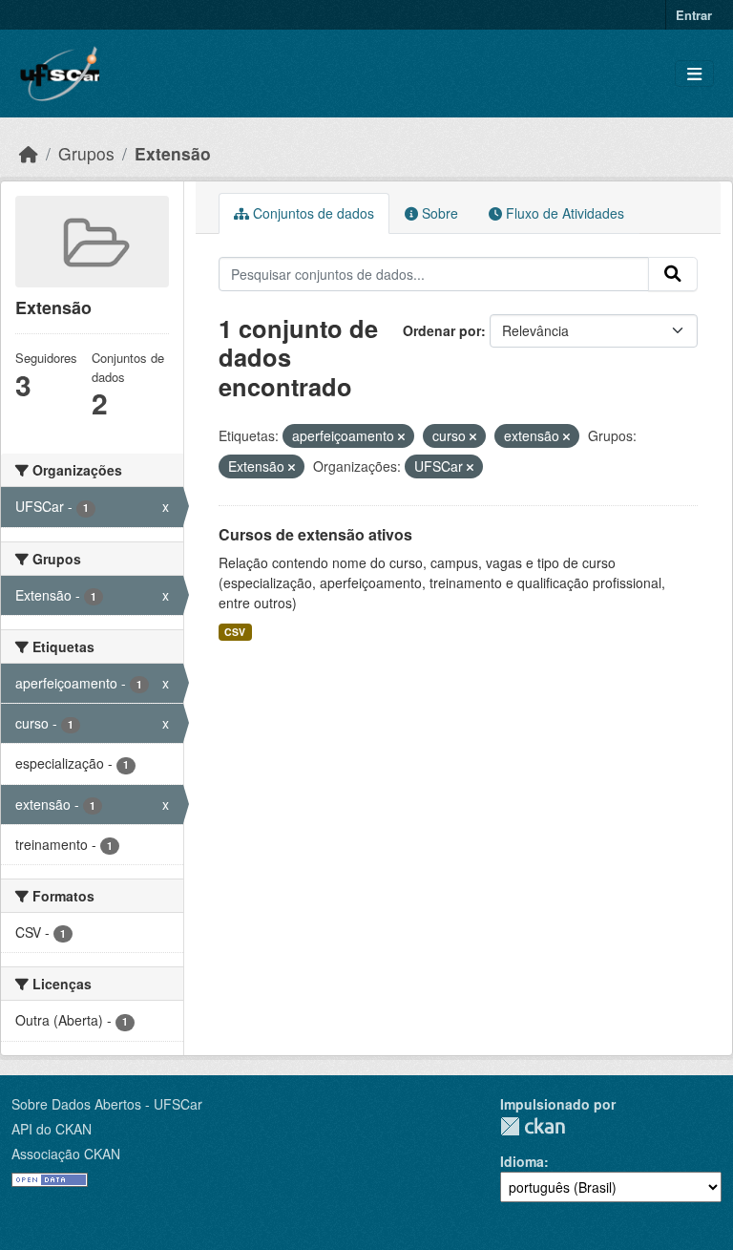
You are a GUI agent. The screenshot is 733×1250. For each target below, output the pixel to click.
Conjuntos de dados (311, 212)
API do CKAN (51, 1128)
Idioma (522, 1161)
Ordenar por (442, 330)
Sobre (438, 212)
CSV (234, 632)
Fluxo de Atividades (563, 212)
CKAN (532, 1126)
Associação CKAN (65, 1153)
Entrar (694, 15)
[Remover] (401, 436)
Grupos (86, 153)
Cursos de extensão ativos (315, 534)
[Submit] (673, 274)
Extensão (173, 153)
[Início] (28, 153)
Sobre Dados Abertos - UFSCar (106, 1103)
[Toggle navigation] (694, 74)
